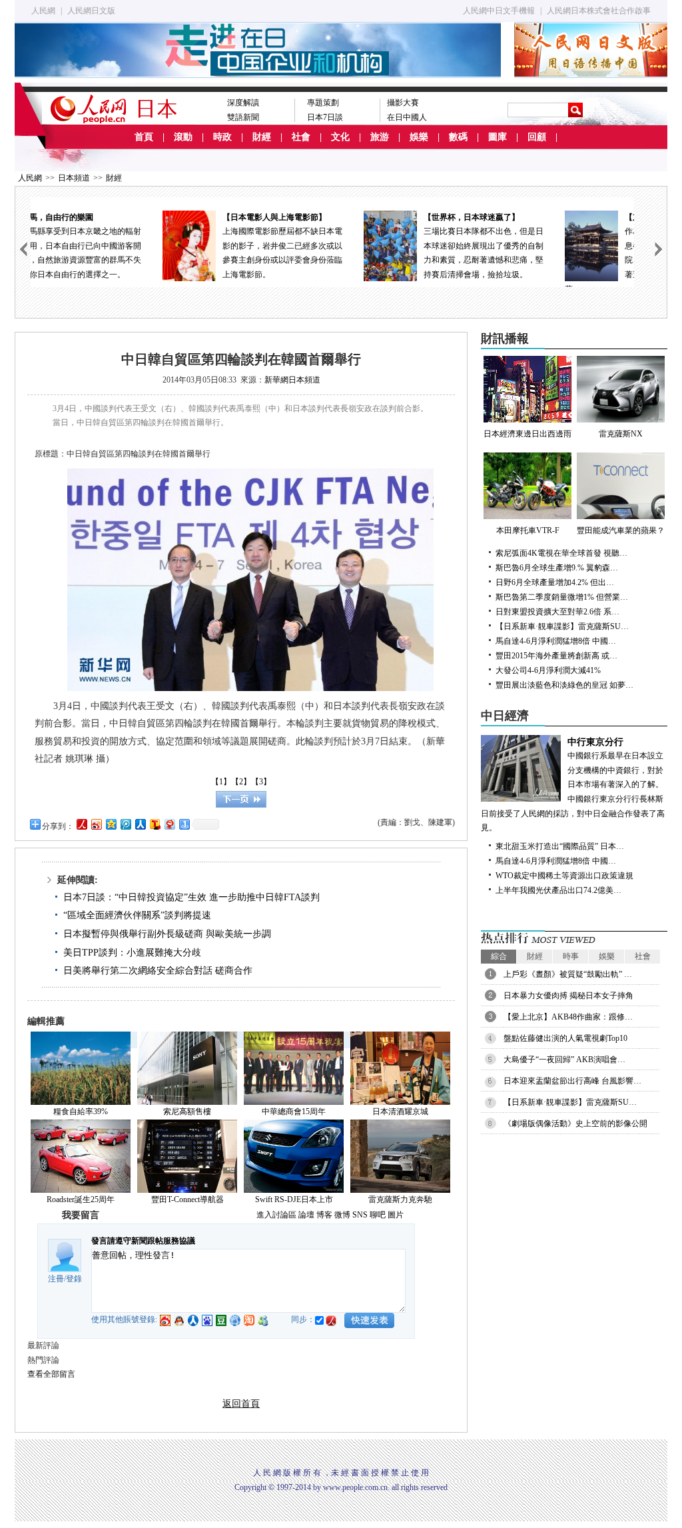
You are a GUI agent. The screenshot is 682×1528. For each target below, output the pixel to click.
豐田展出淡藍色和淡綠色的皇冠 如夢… (564, 685)
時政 (222, 137)
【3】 (261, 781)
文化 (340, 137)
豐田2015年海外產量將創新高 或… (556, 655)
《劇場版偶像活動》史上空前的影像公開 (575, 1123)
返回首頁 (241, 1404)
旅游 (379, 137)
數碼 (458, 137)
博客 (324, 1214)
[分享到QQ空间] (110, 824)
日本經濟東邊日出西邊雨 (527, 433)
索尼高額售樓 (187, 1111)
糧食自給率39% (80, 1111)
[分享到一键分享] (183, 824)
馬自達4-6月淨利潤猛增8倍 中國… (556, 641)
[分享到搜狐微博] (154, 824)
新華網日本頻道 (292, 379)
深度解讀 (243, 102)
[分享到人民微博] (81, 824)
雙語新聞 (243, 117)
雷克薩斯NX (621, 433)
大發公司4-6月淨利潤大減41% (548, 670)
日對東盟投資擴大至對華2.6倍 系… (557, 611)
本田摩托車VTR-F (527, 530)
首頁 (144, 137)
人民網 (43, 10)
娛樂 (419, 137)
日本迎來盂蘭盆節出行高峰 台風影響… (572, 1081)
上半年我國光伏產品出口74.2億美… (558, 890)
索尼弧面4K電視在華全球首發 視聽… (561, 553)
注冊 (56, 1278)
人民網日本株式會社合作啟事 (599, 10)
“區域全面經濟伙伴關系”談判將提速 (137, 915)
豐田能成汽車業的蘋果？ (621, 530)
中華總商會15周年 (294, 1111)
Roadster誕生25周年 (81, 1199)
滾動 (183, 137)
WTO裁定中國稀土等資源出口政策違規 (564, 875)
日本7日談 (325, 117)
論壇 (306, 1214)
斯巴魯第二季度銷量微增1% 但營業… (562, 597)
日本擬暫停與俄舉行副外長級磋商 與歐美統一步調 (167, 934)
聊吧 (378, 1214)
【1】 (221, 781)
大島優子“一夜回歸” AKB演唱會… (564, 1059)
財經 (261, 137)
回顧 (536, 137)
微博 (342, 1214)
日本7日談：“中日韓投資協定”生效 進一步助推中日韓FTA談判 (191, 897)
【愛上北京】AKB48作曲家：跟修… (568, 1017)
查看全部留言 (51, 1374)
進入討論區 (276, 1214)
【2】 (241, 781)
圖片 (396, 1214)
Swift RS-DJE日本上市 (294, 1199)
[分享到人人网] (140, 824)
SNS (360, 1214)
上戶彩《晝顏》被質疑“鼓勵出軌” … (568, 974)
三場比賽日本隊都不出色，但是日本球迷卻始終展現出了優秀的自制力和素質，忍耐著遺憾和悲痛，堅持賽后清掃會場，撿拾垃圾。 (362, 246)
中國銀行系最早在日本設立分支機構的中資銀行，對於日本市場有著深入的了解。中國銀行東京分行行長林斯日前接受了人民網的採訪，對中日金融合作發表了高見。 (573, 785)
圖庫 (497, 137)
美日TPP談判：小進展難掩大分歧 (132, 953)
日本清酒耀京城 (400, 1111)
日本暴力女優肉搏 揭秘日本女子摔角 (568, 995)
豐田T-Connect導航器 (187, 1199)
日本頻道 (74, 178)
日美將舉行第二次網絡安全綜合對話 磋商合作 (157, 971)
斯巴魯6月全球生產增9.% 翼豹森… (557, 567)
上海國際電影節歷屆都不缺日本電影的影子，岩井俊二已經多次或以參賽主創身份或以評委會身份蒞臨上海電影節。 (161, 246)
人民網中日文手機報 (499, 10)
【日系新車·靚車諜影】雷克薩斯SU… (562, 626)
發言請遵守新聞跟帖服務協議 (143, 1240)
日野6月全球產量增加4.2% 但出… (555, 582)
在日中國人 (407, 117)
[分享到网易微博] (169, 824)
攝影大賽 (403, 102)
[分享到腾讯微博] (125, 824)
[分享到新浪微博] (96, 824)
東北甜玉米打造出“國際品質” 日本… (560, 846)
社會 (301, 137)
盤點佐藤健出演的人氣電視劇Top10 (565, 1038)
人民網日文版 (91, 10)
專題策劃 (323, 102)
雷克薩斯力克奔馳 (400, 1199)
